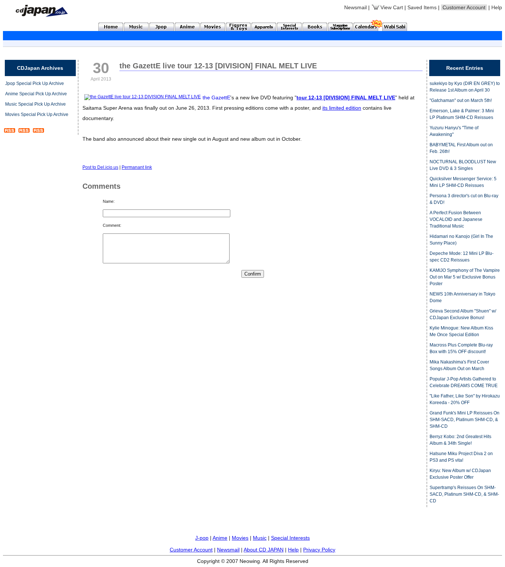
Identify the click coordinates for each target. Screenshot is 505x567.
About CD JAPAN (264, 550)
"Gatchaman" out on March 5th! (461, 100)
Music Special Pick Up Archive (35, 104)
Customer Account (191, 550)
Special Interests (290, 538)
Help (496, 7)
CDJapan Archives (40, 68)
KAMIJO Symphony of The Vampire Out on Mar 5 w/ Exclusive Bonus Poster (465, 277)
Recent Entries (464, 68)
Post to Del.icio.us (100, 167)
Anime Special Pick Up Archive (36, 93)
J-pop (202, 538)
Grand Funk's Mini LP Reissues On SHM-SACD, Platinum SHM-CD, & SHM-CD (464, 419)
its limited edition (341, 108)
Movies (240, 538)
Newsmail (355, 7)
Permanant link (137, 167)
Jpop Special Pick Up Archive (34, 83)
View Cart (391, 7)
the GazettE (216, 97)
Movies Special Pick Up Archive (36, 114)
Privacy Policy (319, 550)
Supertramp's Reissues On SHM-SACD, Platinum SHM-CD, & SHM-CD (464, 494)
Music (260, 538)
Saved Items (422, 7)
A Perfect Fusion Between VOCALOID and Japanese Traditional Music (456, 219)
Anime (220, 538)
